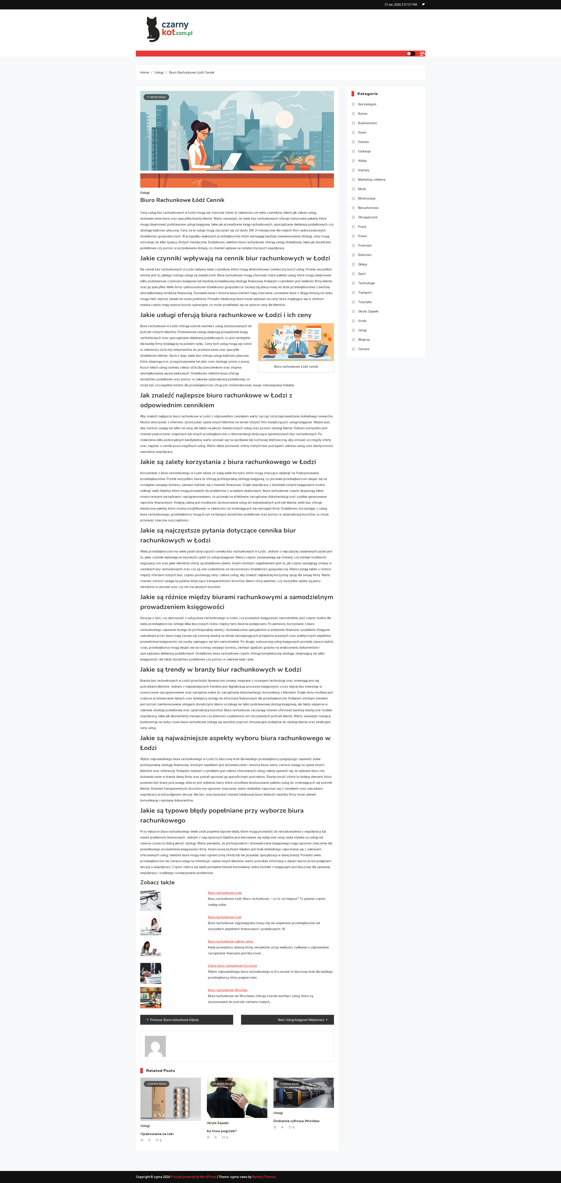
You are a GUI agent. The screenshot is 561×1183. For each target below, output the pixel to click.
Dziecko (363, 142)
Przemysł (364, 245)
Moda (362, 189)
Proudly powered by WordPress (194, 1177)
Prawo (362, 236)
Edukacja (364, 151)
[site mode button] (411, 53)
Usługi (145, 192)
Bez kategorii (367, 104)
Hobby (362, 160)
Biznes (362, 113)
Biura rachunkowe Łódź (224, 917)
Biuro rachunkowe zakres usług (230, 941)
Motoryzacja (366, 198)
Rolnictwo (365, 255)
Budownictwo (367, 123)
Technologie (366, 283)
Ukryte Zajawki (218, 1123)
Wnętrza (364, 339)
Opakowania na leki (157, 1134)
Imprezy (363, 170)
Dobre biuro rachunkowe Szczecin (232, 966)
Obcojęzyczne (368, 217)
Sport (362, 273)
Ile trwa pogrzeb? (222, 1131)
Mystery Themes (264, 1177)
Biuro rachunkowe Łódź (225, 893)
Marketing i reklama (371, 179)
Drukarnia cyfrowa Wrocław (296, 1121)
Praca (362, 226)
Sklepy (362, 264)
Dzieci (362, 132)
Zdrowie (363, 349)
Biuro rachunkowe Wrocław (227, 990)
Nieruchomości (368, 208)
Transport (365, 292)
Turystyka (365, 302)
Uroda (362, 321)
